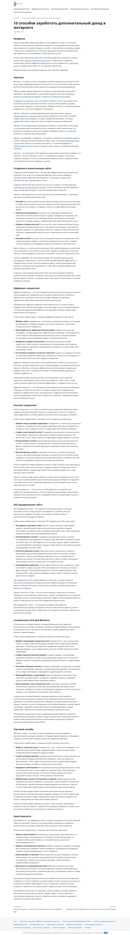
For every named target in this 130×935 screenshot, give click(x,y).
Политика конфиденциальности (104, 921)
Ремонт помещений (75, 927)
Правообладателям (20, 924)
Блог (15, 921)
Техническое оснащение (23, 12)
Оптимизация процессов (79, 9)
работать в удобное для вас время (56, 96)
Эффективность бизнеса (40, 9)
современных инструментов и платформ (30, 187)
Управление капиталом (59, 9)
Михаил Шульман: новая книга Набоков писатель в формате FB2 (38, 909)
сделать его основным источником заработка (57, 87)
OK (106, 933)
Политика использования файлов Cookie (76, 921)
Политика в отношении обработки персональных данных (39, 921)
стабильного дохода (42, 161)
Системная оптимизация (100, 9)
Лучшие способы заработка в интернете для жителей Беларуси (91, 908)
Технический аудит (59, 927)
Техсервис (87, 927)
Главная (16, 18)
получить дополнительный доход (37, 60)
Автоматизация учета (21, 9)
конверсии (26, 588)
